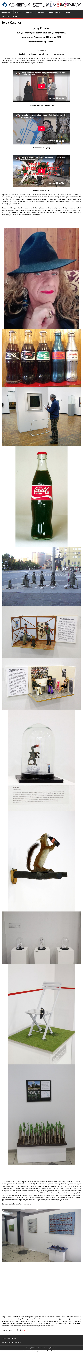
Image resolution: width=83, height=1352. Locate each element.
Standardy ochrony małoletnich (11, 1342)
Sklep (15, 16)
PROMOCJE (40, 12)
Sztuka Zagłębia (54, 12)
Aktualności (6, 12)
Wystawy (18, 12)
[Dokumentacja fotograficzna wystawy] (41, 1235)
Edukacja (29, 12)
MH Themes (53, 1348)
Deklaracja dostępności (9, 1338)
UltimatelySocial (55, 1351)
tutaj (24, 1330)
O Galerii (67, 12)
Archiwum (5, 16)
